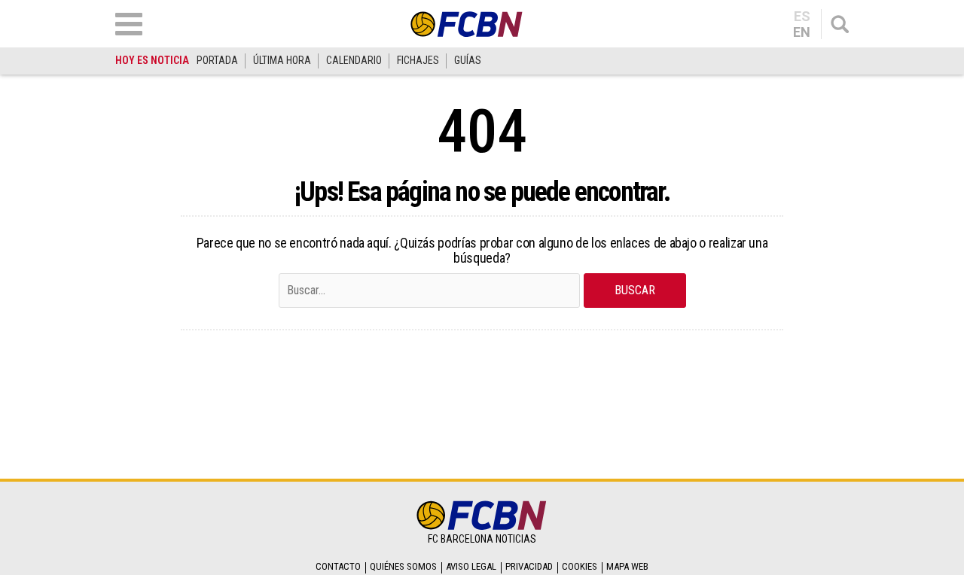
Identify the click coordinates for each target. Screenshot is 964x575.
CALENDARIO (354, 60)
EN (801, 32)
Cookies (579, 566)
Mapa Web (627, 566)
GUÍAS (467, 60)
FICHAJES (418, 60)
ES (802, 16)
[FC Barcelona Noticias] (466, 23)
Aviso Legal (471, 566)
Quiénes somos (403, 566)
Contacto (338, 566)
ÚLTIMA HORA (282, 60)
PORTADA (217, 60)
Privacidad (529, 566)
